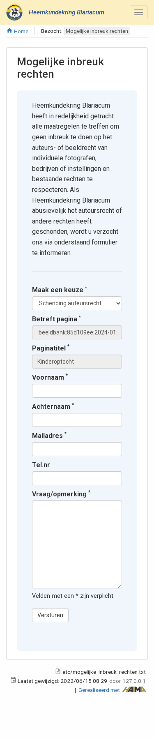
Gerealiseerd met (99, 690)
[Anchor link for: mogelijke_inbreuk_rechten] (59, 73)
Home (20, 31)
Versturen (50, 615)
